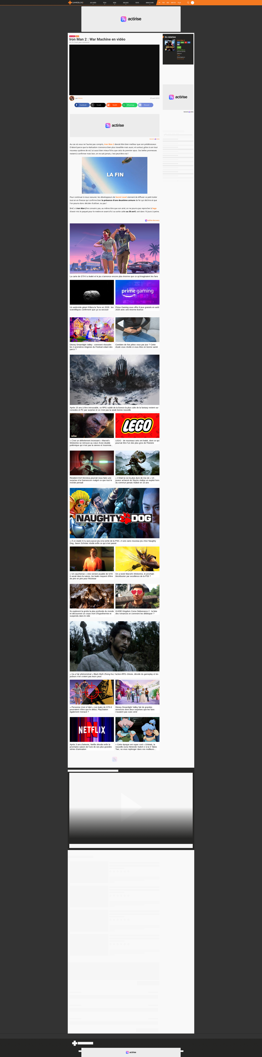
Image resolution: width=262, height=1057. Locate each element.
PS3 (178, 42)
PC (159, 2)
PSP (189, 42)
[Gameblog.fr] (76, 2)
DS (186, 42)
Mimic (80, 98)
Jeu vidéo (72, 36)
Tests (137, 2)
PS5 (163, 2)
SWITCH (173, 2)
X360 (182, 42)
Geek (114, 2)
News (77, 36)
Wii (178, 44)
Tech (104, 2)
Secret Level (121, 197)
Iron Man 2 (109, 144)
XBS (168, 2)
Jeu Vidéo (93, 2)
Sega (154, 208)
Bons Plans (150, 2)
